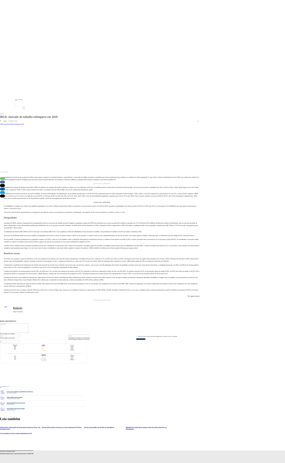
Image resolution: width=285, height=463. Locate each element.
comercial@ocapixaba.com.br (20, 453)
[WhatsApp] (2, 178)
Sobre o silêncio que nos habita (14, 397)
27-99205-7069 (30, 453)
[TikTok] (24, 102)
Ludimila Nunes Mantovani (13, 398)
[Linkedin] (2, 189)
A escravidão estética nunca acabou (16, 408)
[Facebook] (24, 99)
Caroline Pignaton (11, 409)
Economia (2, 113)
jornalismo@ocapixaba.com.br (6, 453)
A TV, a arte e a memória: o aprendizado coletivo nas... (20, 391)
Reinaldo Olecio (10, 404)
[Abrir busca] (24, 108)
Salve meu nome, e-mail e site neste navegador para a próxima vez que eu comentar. (157, 336)
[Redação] (1, 121)
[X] (24, 105)
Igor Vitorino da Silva (12, 393)
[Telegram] (2, 192)
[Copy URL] (2, 195)
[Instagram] (24, 93)
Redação (5, 121)
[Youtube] (24, 96)
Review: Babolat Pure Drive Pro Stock (16, 403)
